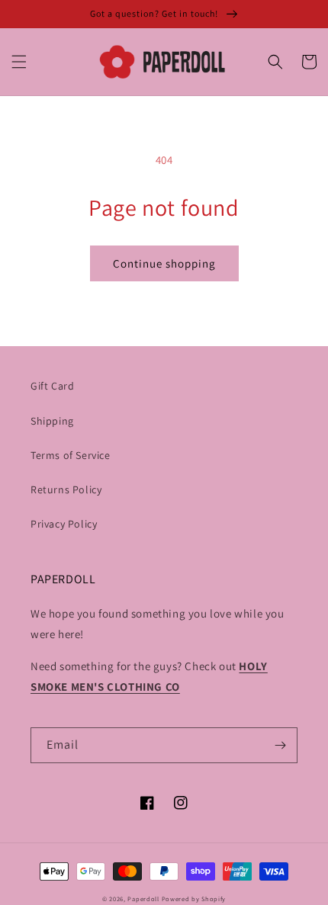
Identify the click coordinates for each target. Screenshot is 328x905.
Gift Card (52, 386)
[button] (19, 62)
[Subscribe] (280, 745)
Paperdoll (143, 898)
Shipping (52, 421)
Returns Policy (66, 489)
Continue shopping (164, 263)
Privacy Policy (64, 524)
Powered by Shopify (194, 898)
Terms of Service (71, 455)
